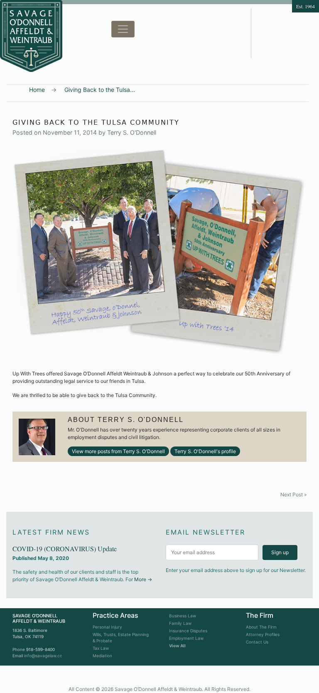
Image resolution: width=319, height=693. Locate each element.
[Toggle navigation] (123, 29)
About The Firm (261, 626)
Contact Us (257, 641)
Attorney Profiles (263, 634)
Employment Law (186, 638)
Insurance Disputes (188, 630)
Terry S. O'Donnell (131, 132)
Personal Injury (107, 626)
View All (177, 645)
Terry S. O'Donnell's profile (205, 451)
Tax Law (101, 648)
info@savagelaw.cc (43, 655)
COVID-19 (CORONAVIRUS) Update (64, 548)
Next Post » (293, 494)
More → (143, 579)
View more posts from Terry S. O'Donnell (118, 451)
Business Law (182, 615)
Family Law (180, 623)
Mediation (102, 655)
